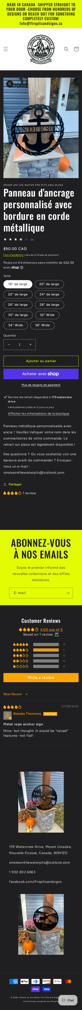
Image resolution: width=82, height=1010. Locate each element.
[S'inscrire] (68, 593)
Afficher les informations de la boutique (38, 414)
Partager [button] (15, 484)
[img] (12, 707)
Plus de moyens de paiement (41, 385)
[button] (6, 49)
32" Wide (47, 315)
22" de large (18, 294)
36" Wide (42, 325)
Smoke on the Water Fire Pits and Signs (39, 997)
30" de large (18, 315)
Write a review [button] (41, 677)
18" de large (18, 284)
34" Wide (15, 325)
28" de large (49, 305)
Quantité (9, 335)
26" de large (18, 305)
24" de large (49, 294)
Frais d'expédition (13, 254)
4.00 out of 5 (51, 630)
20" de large (49, 284)
